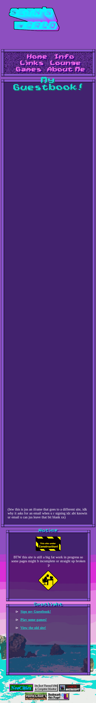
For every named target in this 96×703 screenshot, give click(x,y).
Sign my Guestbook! (35, 612)
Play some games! (33, 620)
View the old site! (33, 628)
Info (64, 56)
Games (29, 69)
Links (32, 63)
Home (37, 56)
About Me (66, 69)
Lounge (65, 63)
